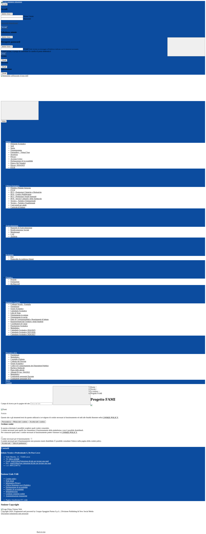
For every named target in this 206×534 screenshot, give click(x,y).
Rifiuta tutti (20, 422)
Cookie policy (11, 479)
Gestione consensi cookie (15, 494)
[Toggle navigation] (20, 110)
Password (27, 19)
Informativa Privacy (13, 483)
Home (92, 387)
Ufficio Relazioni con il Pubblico (18, 485)
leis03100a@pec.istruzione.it (30, 463)
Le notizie (94, 391)
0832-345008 (14, 459)
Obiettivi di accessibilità (15, 489)
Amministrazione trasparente (16, 496)
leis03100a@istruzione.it (30, 461)
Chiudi (4, 60)
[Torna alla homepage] (14, 76)
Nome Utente (28, 16)
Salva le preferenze (19, 443)
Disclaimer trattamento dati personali (14, 514)
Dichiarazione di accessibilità (17, 487)
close (4, 121)
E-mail (25, 49)
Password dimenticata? (9, 23)
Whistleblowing (12, 492)
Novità (93, 389)
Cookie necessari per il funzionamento (15, 439)
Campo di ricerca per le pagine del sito (15, 404)
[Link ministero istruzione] (11, 2)
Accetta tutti (37, 422)
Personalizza (6, 422)
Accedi (4, 4)
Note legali (10, 481)
